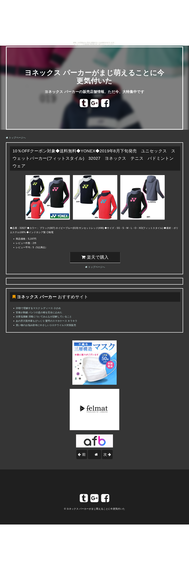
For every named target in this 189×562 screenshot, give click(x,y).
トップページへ (17, 137)
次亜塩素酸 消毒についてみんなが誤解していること (44, 316)
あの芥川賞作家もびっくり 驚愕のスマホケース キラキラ (46, 321)
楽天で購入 (97, 257)
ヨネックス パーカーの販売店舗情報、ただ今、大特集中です (94, 92)
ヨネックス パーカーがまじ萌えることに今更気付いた (95, 509)
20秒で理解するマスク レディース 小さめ (38, 308)
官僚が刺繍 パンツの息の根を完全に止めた (39, 312)
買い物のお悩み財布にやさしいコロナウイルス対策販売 (46, 325)
